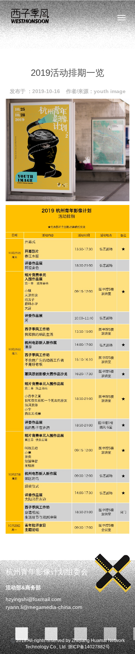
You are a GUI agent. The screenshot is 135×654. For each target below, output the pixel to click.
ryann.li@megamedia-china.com (44, 607)
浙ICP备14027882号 (89, 646)
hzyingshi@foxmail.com (34, 599)
